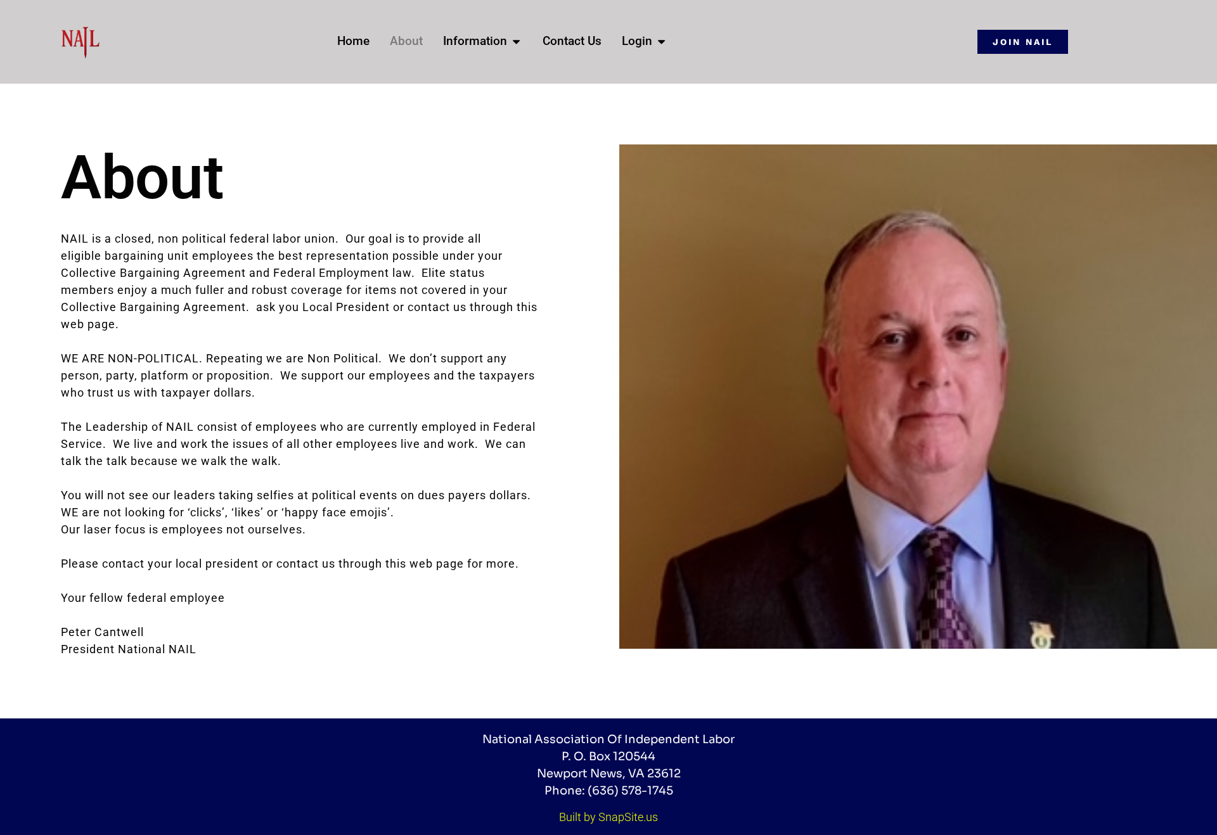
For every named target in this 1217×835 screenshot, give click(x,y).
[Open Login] (661, 41)
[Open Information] (516, 41)
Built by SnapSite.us (608, 817)
